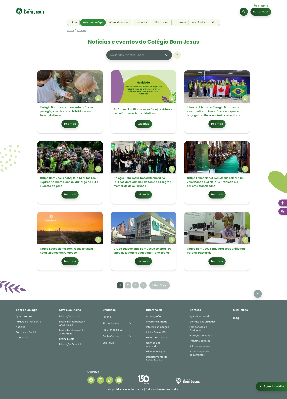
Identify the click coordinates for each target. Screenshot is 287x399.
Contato (180, 22)
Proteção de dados (201, 335)
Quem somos (24, 316)
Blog (214, 22)
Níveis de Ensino (119, 22)
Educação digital (155, 351)
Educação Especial (70, 344)
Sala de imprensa (200, 346)
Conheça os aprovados (153, 344)
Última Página (159, 285)
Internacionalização (157, 327)
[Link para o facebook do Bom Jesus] (91, 380)
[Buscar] (244, 12)
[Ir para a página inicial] (30, 12)
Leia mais (70, 124)
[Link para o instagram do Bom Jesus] (100, 380)
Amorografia (153, 316)
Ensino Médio (66, 339)
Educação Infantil (69, 316)
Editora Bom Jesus (156, 337)
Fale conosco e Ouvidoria (198, 328)
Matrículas (199, 22)
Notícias (81, 30)
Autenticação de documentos (199, 353)
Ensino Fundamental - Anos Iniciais (72, 323)
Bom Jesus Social (26, 332)
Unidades (141, 22)
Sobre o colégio (93, 22)
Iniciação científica (157, 332)
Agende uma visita (200, 316)
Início (73, 22)
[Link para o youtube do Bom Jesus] (119, 380)
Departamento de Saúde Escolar (156, 358)
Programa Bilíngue (156, 321)
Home (70, 30)
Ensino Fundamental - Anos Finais (72, 332)
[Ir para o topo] (258, 294)
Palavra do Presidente (28, 321)
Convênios (22, 337)
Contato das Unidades (202, 321)
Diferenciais (161, 22)
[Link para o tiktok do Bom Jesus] (109, 380)
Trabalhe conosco (200, 341)
